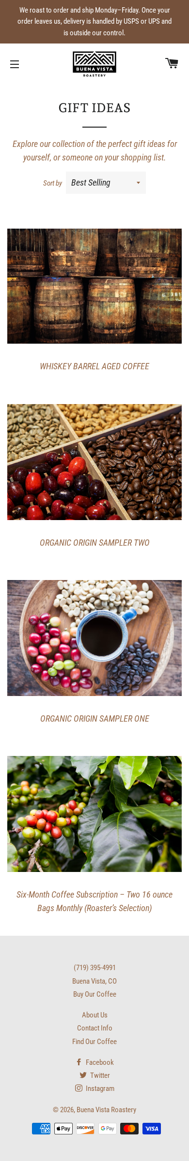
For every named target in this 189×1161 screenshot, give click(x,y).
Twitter (99, 1075)
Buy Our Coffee (94, 994)
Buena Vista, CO (94, 981)
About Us (95, 1015)
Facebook (99, 1062)
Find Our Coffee (94, 1041)
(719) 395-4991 (95, 967)
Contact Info (94, 1028)
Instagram (99, 1088)
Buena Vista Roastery (106, 1109)
